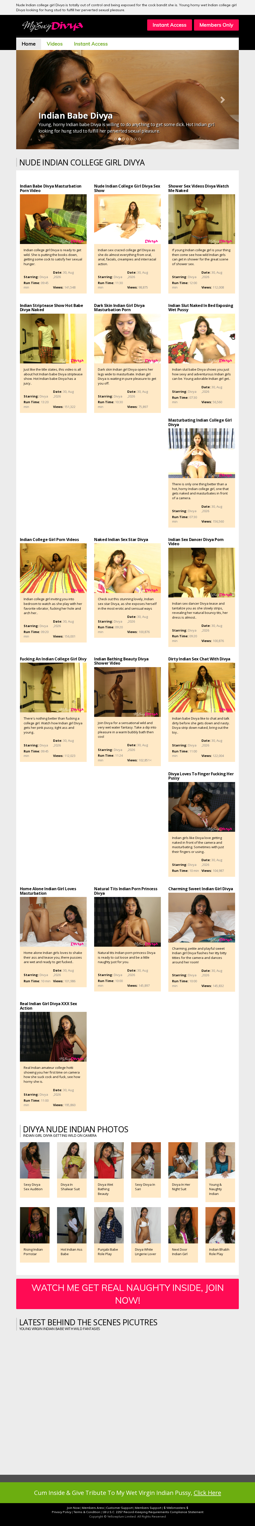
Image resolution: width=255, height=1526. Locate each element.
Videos (55, 44)
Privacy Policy (61, 1512)
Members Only (216, 25)
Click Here (207, 1492)
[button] (33, 99)
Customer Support (119, 1508)
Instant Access (170, 25)
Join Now (73, 1508)
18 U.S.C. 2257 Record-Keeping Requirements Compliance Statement (152, 1512)
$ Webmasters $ (176, 1508)
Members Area (93, 1508)
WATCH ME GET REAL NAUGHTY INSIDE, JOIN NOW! (127, 1294)
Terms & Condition (86, 1512)
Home (29, 44)
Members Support (148, 1508)
